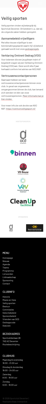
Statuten (7, 325)
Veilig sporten (9, 303)
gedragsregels (32, 49)
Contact (6, 283)
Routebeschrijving (11, 344)
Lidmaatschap (9, 277)
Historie (6, 296)
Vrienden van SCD (11, 319)
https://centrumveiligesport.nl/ (21, 108)
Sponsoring (8, 280)
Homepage (8, 258)
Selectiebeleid (9, 312)
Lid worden (8, 274)
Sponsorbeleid (9, 316)
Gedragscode (9, 322)
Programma (8, 270)
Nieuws (6, 261)
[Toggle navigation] (40, 4)
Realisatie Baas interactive (15, 401)
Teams (6, 267)
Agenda (6, 264)
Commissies (8, 309)
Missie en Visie (9, 300)
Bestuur (6, 306)
